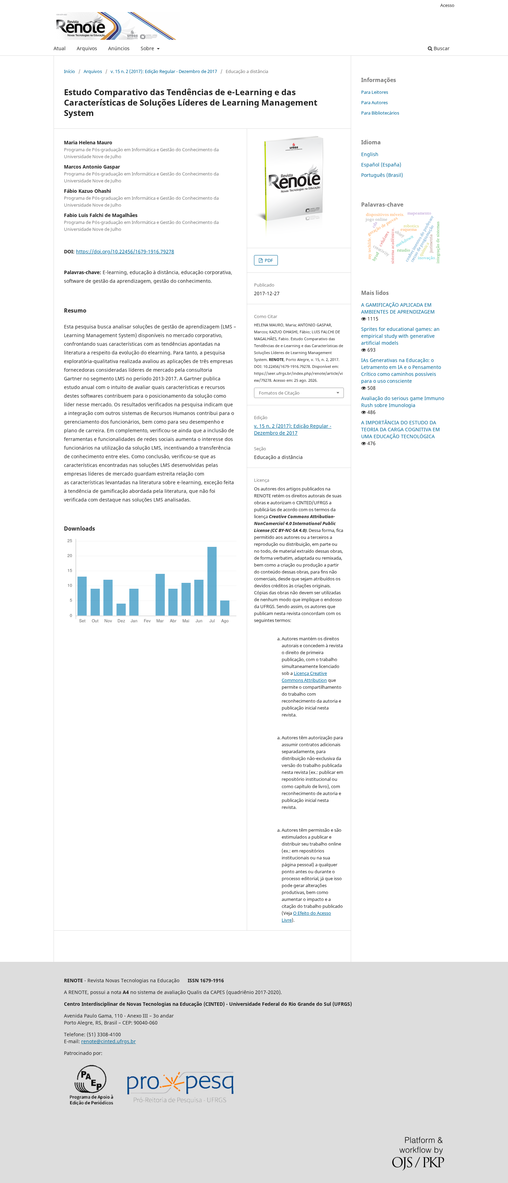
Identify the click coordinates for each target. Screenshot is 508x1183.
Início (69, 71)
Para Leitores (374, 92)
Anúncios (119, 48)
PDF (268, 260)
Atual (60, 48)
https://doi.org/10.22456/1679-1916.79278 (125, 251)
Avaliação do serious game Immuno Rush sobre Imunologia (402, 401)
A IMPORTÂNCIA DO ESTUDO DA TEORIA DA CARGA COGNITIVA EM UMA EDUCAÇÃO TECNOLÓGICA (400, 429)
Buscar (441, 48)
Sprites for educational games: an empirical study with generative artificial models (400, 336)
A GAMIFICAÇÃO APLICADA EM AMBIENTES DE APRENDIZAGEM (398, 308)
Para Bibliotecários (380, 113)
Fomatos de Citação (279, 393)
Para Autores (374, 102)
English (369, 154)
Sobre (148, 48)
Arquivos (87, 48)
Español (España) (381, 164)
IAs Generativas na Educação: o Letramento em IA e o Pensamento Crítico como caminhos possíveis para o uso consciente (401, 370)
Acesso (447, 5)
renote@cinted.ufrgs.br (108, 1041)
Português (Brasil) (382, 175)
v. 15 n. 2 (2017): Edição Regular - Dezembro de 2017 (164, 71)
